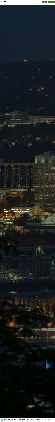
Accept (26, 420)
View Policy (30, 420)
